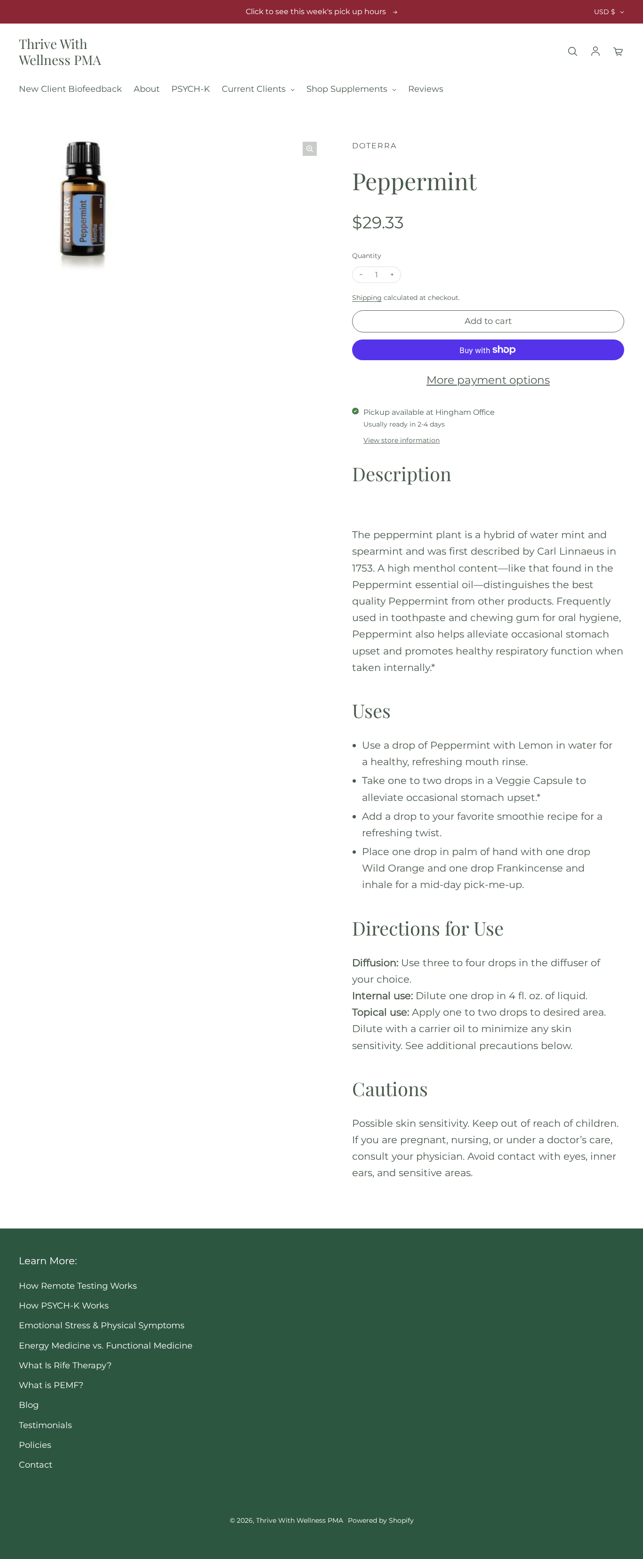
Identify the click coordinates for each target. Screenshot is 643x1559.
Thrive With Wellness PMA (60, 51)
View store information (401, 440)
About (147, 88)
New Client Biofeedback (70, 88)
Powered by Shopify (381, 1520)
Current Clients (255, 88)
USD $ (604, 12)
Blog (29, 1404)
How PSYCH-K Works (64, 1305)
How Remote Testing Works (78, 1285)
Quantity (366, 255)
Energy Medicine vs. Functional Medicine (106, 1345)
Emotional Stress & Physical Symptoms (102, 1325)
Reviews (425, 88)
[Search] (572, 51)
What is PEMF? (51, 1385)
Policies (35, 1444)
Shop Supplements (348, 88)
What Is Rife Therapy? (65, 1365)
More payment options (488, 380)
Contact (35, 1464)
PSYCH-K (190, 88)
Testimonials (45, 1425)
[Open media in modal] (310, 149)
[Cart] (618, 51)
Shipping (367, 297)
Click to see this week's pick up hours (316, 11)
